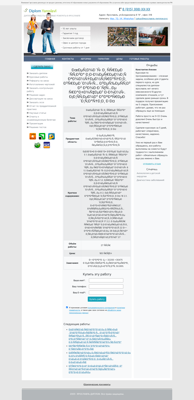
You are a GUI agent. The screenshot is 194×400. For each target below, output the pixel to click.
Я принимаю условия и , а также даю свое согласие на (97, 310)
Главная (50, 59)
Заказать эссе (36, 102)
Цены (119, 59)
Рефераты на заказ (39, 80)
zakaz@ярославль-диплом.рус (152, 18)
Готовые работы (139, 59)
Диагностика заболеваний (150, 180)
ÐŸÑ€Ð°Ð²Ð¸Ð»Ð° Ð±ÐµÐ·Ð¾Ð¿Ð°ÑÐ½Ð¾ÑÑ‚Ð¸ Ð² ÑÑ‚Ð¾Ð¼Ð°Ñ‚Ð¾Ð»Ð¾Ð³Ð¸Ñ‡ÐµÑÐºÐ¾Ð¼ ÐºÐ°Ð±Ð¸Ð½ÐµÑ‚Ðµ (95, 369)
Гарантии (103, 59)
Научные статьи (37, 113)
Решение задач (37, 95)
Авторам (86, 59)
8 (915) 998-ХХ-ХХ (136, 9)
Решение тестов (37, 127)
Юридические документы (97, 384)
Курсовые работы (38, 77)
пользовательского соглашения (101, 308)
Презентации (36, 123)
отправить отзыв (152, 163)
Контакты (68, 59)
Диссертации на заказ (41, 98)
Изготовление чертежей (42, 84)
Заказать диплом (38, 73)
